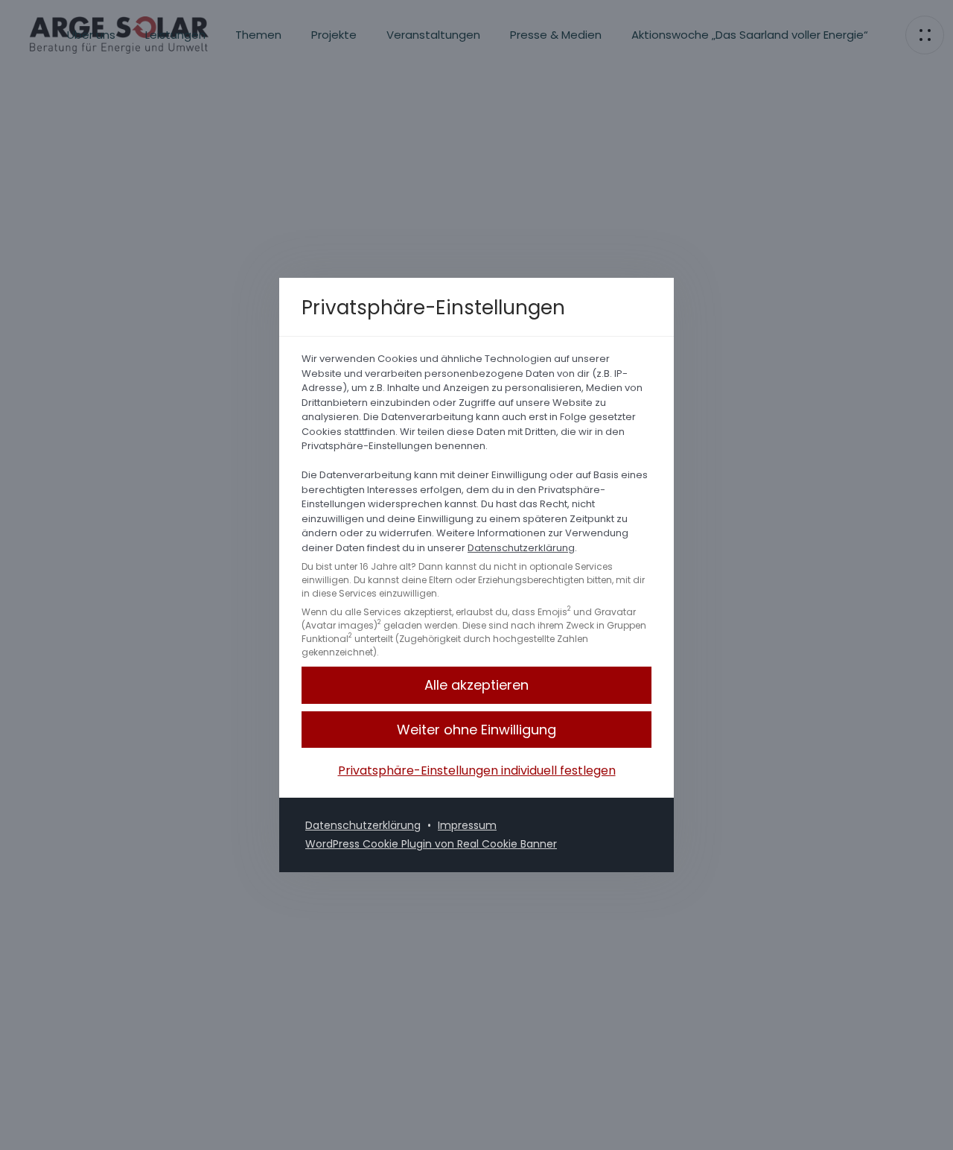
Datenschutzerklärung (521, 548)
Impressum (467, 825)
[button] (476, 729)
